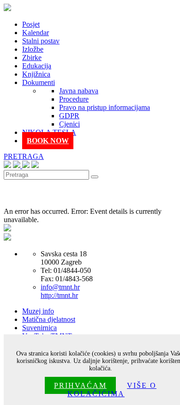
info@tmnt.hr (60, 287)
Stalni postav (41, 41)
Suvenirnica (39, 328)
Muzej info (38, 311)
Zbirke (32, 57)
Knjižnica (36, 74)
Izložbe (32, 49)
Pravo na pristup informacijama (104, 107)
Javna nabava (78, 91)
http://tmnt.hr (59, 295)
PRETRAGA (24, 156)
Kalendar (35, 32)
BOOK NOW (48, 141)
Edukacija (36, 66)
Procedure (74, 99)
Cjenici (69, 124)
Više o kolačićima (111, 389)
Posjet (31, 24)
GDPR (69, 116)
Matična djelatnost (48, 319)
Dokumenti (38, 82)
